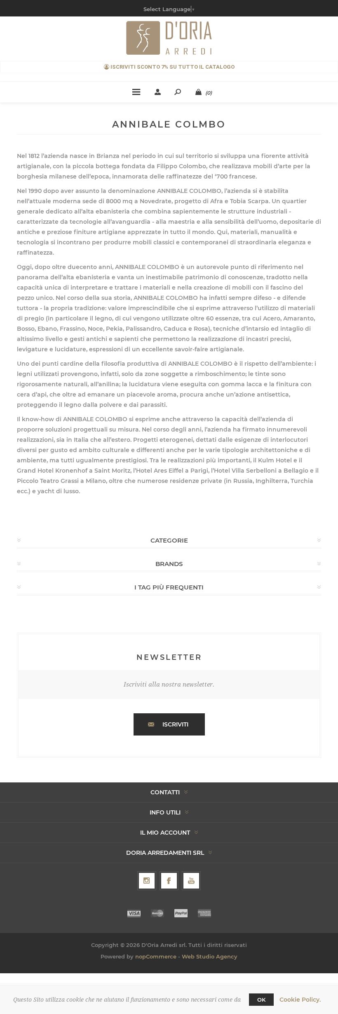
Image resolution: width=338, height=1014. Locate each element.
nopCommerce (155, 956)
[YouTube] (191, 881)
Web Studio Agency (209, 956)
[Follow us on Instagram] (147, 881)
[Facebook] (169, 881)
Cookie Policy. (300, 999)
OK (261, 999)
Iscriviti (175, 724)
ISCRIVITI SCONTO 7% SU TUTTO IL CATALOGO (172, 67)
